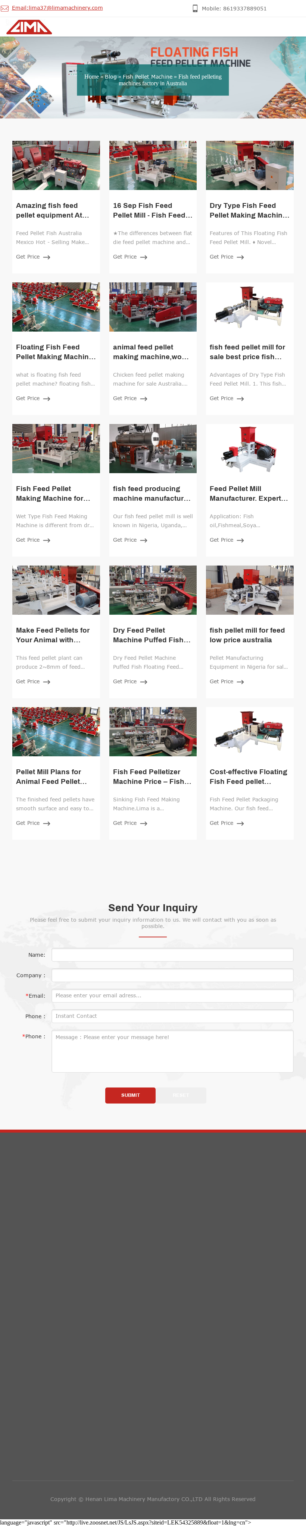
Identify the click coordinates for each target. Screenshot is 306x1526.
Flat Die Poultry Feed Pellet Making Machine (76, 1297)
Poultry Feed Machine (47, 1282)
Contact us (193, 1194)
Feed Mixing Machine (46, 1235)
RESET (181, 1095)
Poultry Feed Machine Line (53, 1329)
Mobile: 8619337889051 (204, 1220)
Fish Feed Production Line (52, 1266)
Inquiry (30, 1404)
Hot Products (47, 1194)
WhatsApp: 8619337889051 (209, 1254)
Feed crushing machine (49, 1219)
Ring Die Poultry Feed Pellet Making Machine (77, 1313)
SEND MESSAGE (42, 1492)
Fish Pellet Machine (147, 76)
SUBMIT (130, 1095)
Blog (111, 76)
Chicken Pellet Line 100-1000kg (60, 1360)
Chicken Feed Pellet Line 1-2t (57, 1344)
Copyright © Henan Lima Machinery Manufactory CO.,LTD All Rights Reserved (153, 1499)
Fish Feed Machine (42, 1250)
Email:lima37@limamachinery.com (217, 1237)
